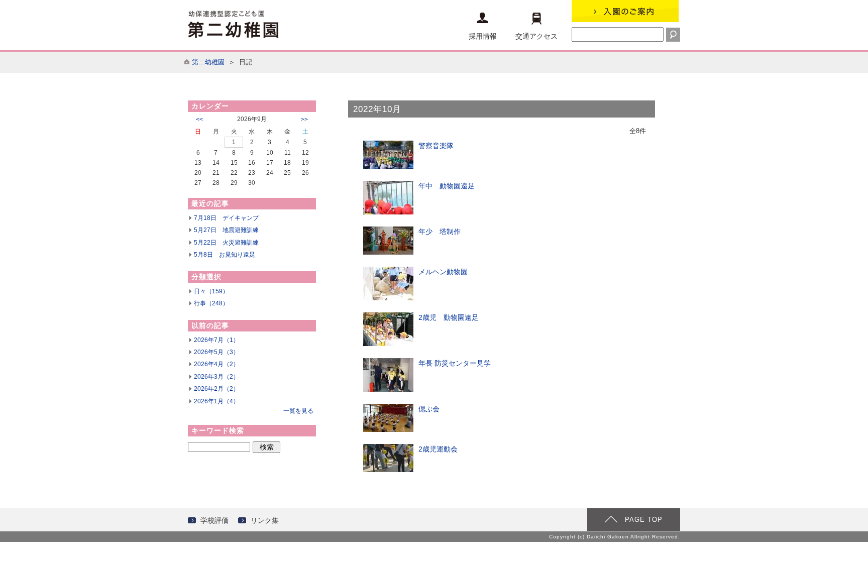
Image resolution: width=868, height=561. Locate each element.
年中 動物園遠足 (446, 186)
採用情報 (483, 36)
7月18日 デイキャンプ (226, 218)
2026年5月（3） (216, 352)
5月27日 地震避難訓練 (226, 230)
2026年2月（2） (216, 389)
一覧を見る (298, 411)
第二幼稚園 (208, 62)
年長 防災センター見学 (454, 363)
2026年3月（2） (216, 377)
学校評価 (214, 520)
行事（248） (211, 303)
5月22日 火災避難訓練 (226, 243)
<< (199, 120)
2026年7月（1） (216, 340)
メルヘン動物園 (443, 272)
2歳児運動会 (438, 449)
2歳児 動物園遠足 (448, 317)
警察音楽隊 (436, 146)
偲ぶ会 (429, 409)
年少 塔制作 (439, 232)
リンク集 (265, 520)
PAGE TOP (644, 519)
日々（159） (211, 291)
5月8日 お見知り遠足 (224, 255)
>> (304, 120)
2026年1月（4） (216, 401)
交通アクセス (536, 36)
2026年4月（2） (216, 364)
